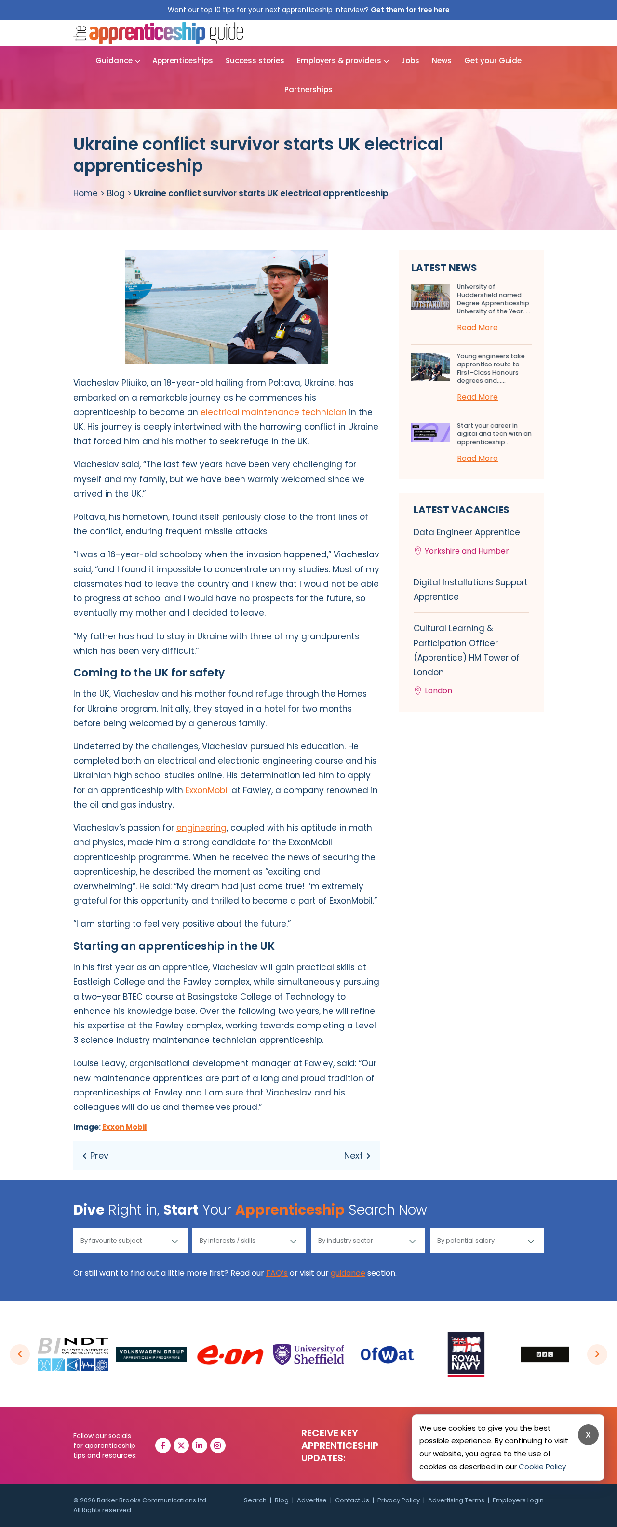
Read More (477, 327)
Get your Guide (493, 60)
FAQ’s (277, 1273)
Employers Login (518, 1500)
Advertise (312, 1500)
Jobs (410, 60)
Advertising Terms (456, 1500)
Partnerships (308, 89)
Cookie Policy (542, 1466)
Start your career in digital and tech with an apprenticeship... (494, 433)
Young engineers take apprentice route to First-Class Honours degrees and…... (491, 368)
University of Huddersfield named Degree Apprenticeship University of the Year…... (494, 299)
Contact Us (352, 1500)
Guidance (114, 60)
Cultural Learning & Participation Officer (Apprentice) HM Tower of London (467, 659)
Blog (116, 193)
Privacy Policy (398, 1500)
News (442, 60)
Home (85, 193)
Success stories (255, 60)
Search (255, 1500)
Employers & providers (339, 60)
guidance (348, 1273)
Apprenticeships (182, 60)
